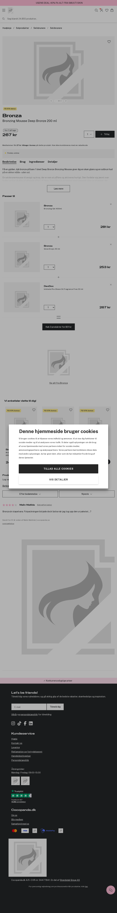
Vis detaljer (58, 479)
